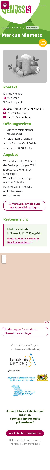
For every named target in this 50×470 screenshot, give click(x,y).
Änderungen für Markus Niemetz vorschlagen (20, 331)
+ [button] (4, 257)
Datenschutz (16, 440)
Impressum (32, 440)
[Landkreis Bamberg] (25, 360)
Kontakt (15, 443)
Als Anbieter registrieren (25, 433)
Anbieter (18, 27)
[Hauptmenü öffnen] (44, 6)
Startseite (6, 27)
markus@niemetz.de (19, 117)
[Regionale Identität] (25, 391)
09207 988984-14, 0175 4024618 (25, 108)
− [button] (4, 261)
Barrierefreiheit (31, 443)
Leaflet (47, 322)
